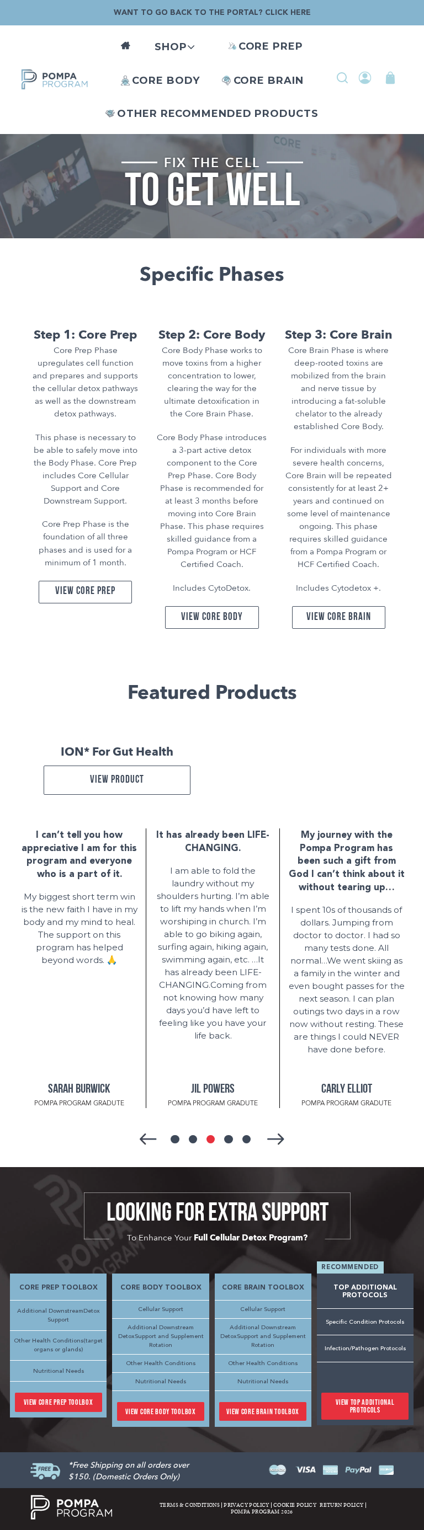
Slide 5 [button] (246, 1139)
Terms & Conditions (190, 1505)
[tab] (176, 1140)
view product (117, 780)
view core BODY (211, 617)
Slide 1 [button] (175, 1139)
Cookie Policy (294, 1505)
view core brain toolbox (262, 1412)
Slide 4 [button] (228, 1139)
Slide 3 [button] (210, 1139)
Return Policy (341, 1505)
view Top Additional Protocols (365, 1406)
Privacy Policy (246, 1505)
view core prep (85, 591)
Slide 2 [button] (193, 1139)
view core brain (338, 617)
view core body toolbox (160, 1412)
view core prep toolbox (58, 1402)
